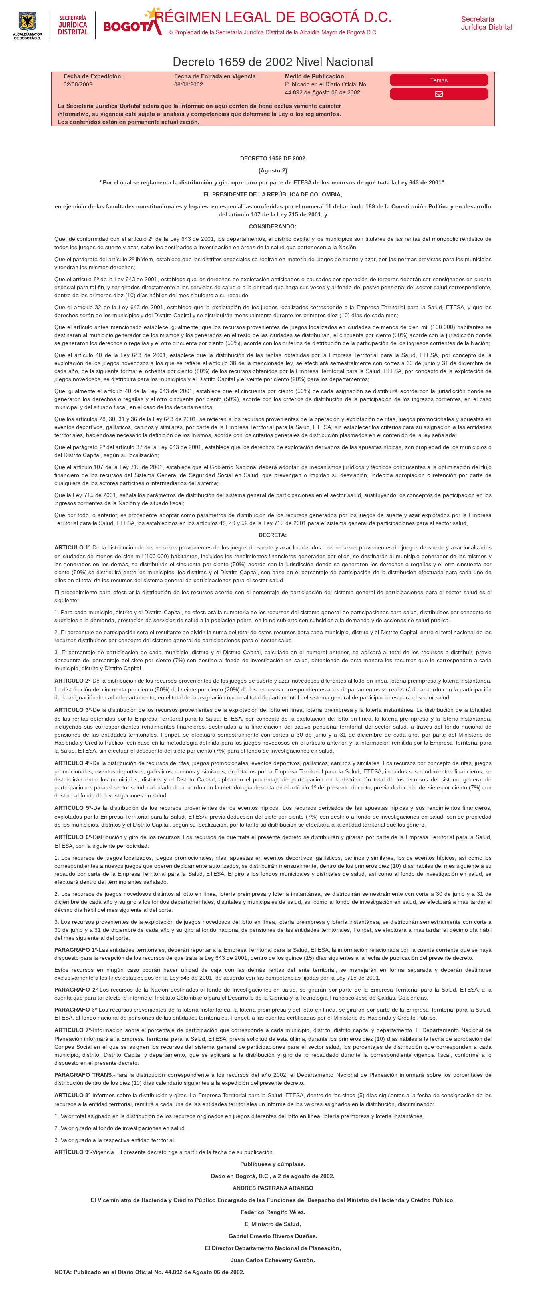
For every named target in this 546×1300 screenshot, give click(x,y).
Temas (439, 80)
